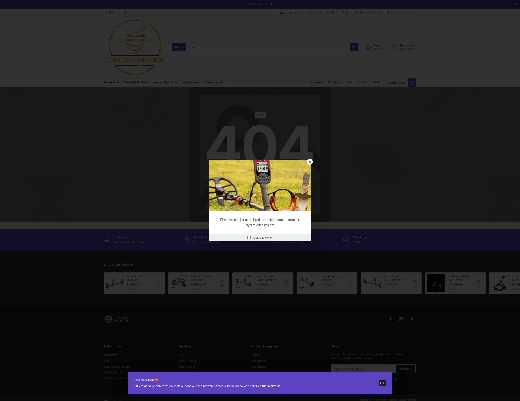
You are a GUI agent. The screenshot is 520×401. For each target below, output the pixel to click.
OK (382, 383)
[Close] (310, 162)
